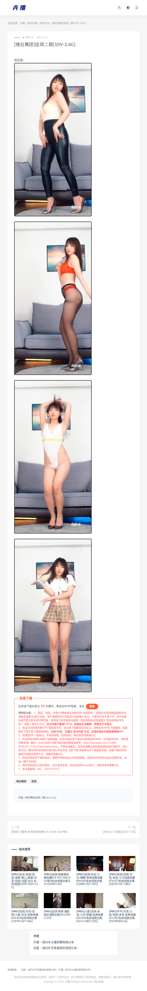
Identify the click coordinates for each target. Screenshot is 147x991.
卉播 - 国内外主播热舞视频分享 (74, 970)
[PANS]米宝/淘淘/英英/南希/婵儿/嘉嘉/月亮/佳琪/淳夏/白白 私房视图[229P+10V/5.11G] (24, 881)
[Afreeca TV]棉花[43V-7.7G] (119, 832)
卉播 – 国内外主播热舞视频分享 (53, 942)
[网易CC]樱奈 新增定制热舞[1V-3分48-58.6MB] (39, 832)
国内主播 (32, 23)
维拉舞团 (21, 781)
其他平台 (44, 23)
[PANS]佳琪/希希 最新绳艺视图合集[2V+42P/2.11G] (57, 914)
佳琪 (33, 781)
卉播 (22, 23)
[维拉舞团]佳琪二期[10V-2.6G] (40, 798)
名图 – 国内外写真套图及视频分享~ (55, 948)
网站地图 (99, 982)
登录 (92, 706)
